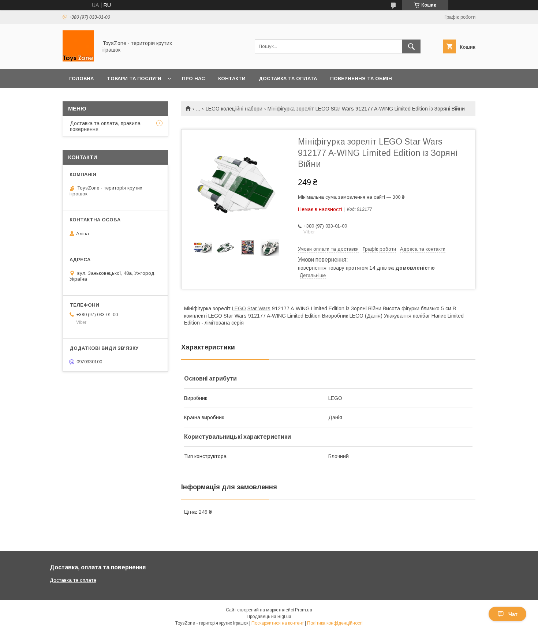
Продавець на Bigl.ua (269, 616)
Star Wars (258, 308)
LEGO (239, 308)
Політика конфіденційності (335, 623)
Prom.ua (303, 610)
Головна (81, 78)
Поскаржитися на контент (277, 623)
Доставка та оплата (288, 78)
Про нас (193, 78)
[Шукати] (411, 46)
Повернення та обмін (361, 78)
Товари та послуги (134, 78)
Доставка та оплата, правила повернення (105, 126)
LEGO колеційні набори (234, 109)
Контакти (232, 78)
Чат (513, 614)
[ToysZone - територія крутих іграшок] (78, 60)
